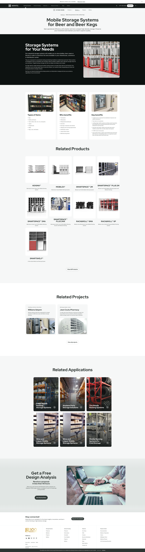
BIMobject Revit (103, 537)
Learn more (99, 550)
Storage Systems (27, 5)
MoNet (37, 542)
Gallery (68, 5)
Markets (77, 10)
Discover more (81, 1)
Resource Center (54, 5)
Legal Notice (33, 542)
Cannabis (66, 535)
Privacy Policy (27, 542)
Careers (84, 535)
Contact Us (130, 5)
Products (69, 10)
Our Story (84, 530)
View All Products (72, 269)
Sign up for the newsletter (77, 518)
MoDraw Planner (103, 539)
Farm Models (67, 537)
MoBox (26, 544)
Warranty (84, 539)
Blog (63, 5)
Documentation (103, 530)
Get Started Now (41, 497)
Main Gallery (85, 543)
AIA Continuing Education (105, 541)
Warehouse (63, 14)
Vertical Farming (37, 5)
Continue (103, 550)
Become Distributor (86, 537)
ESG (83, 532)
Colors (101, 535)
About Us (45, 5)
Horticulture (66, 532)
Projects (84, 10)
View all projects (72, 342)
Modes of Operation (104, 532)
